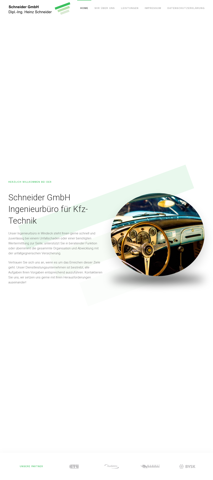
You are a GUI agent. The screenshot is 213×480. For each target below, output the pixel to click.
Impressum (153, 8)
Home (84, 8)
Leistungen (130, 8)
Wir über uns (104, 8)
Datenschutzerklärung (186, 8)
